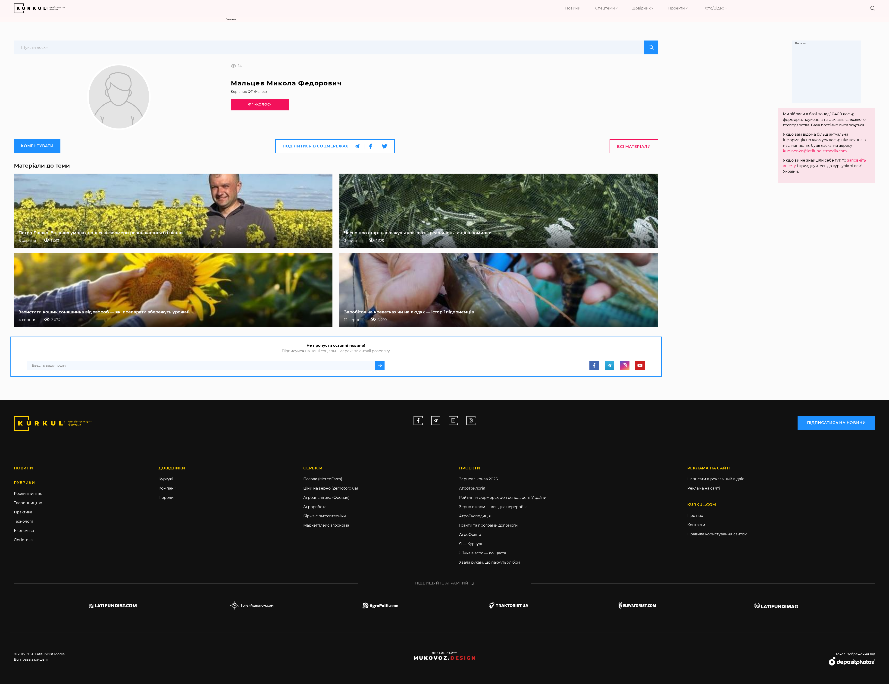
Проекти (677, 8)
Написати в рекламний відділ (715, 479)
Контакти (696, 525)
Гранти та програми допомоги (488, 525)
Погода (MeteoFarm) (322, 479)
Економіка (24, 530)
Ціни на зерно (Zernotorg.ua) (330, 488)
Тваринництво (28, 503)
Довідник (641, 8)
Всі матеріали (634, 146)
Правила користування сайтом (717, 534)
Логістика (23, 540)
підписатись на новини (836, 423)
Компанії (167, 488)
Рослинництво (28, 493)
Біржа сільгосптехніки (324, 516)
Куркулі (166, 479)
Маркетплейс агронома (326, 525)
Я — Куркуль (471, 544)
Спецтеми (605, 8)
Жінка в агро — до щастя (482, 553)
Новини (572, 8)
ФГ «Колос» (260, 104)
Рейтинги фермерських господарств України (502, 497)
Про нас (695, 515)
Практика (23, 512)
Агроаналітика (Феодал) (326, 497)
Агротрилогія (472, 488)
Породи (166, 497)
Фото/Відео (713, 8)
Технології (23, 521)
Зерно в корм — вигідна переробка (493, 507)
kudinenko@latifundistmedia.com (815, 151)
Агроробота (314, 507)
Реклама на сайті (703, 488)
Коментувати (37, 146)
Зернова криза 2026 (478, 479)
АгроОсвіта (470, 534)
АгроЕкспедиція (475, 516)
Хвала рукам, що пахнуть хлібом (489, 562)
